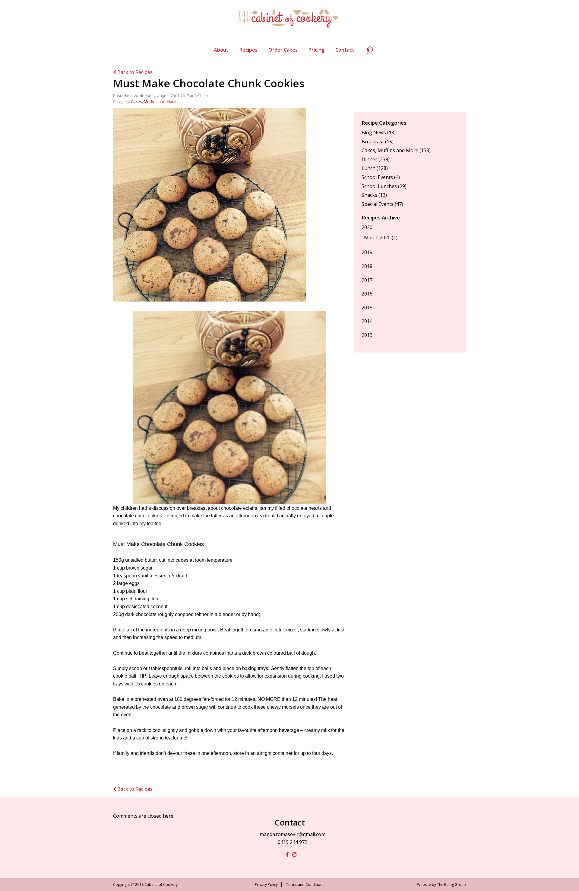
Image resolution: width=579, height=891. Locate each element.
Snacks (369, 195)
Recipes (248, 49)
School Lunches (379, 186)
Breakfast (373, 141)
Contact (344, 49)
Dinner (369, 159)
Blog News (374, 132)
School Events (377, 177)
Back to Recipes (134, 72)
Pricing (316, 49)
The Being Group (451, 884)
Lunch (368, 168)
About (221, 49)
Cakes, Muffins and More (153, 101)
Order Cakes (283, 49)
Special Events (378, 204)
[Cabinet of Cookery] (289, 17)
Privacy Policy (266, 884)
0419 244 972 (292, 842)
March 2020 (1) (380, 237)
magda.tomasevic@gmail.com (292, 834)
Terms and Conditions (305, 884)
